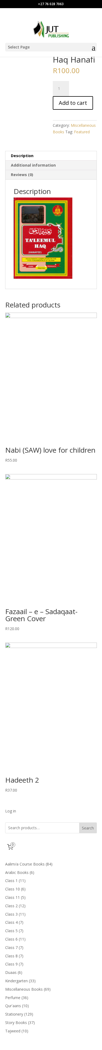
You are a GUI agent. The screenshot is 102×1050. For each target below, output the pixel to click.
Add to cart (73, 102)
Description (22, 155)
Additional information (33, 165)
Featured (82, 131)
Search (88, 828)
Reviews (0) (22, 174)
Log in (10, 811)
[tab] (51, 156)
